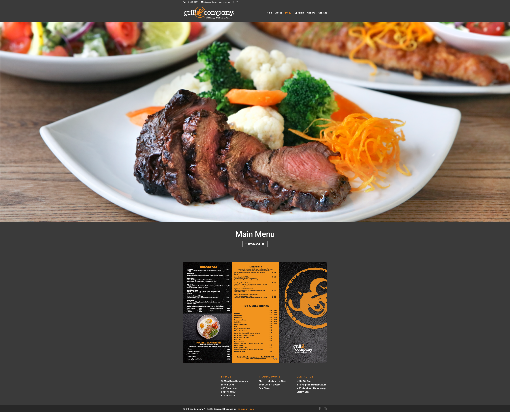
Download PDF (256, 244)
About (278, 13)
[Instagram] (234, 2)
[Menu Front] (255, 362)
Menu (288, 13)
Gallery (311, 13)
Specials (299, 13)
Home (269, 13)
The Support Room (245, 409)
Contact (322, 13)
